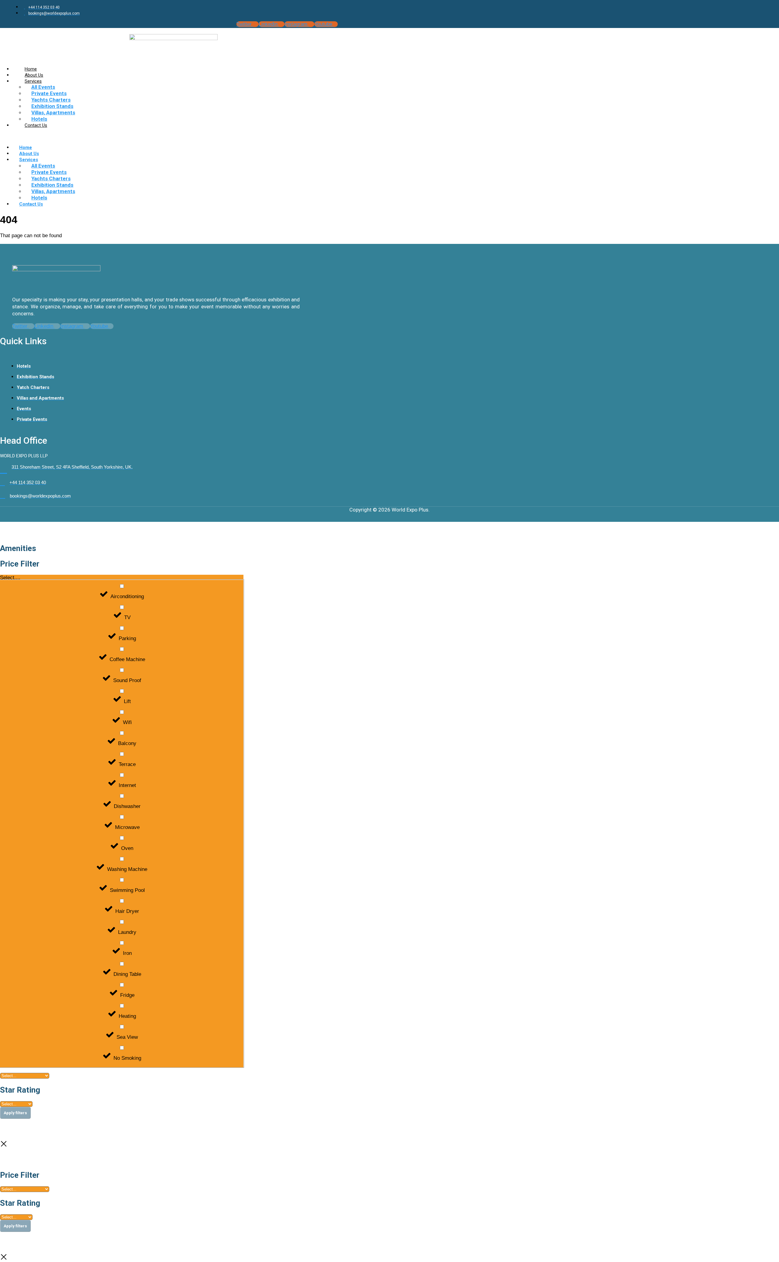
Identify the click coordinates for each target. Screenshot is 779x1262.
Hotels (39, 198)
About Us (29, 153)
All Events (43, 87)
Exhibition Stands (52, 106)
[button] (389, 136)
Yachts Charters (51, 100)
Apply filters (15, 1113)
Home (25, 147)
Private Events (49, 93)
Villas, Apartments (53, 112)
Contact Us (36, 125)
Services (33, 81)
